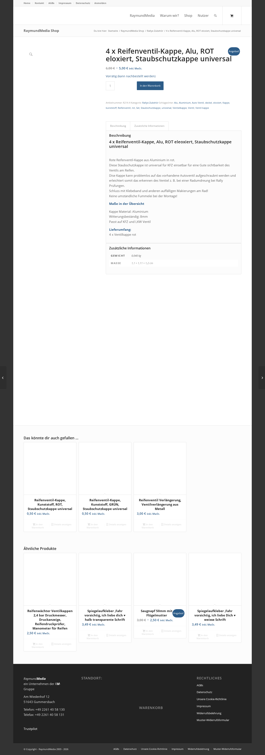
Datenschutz (83, 3)
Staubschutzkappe (150, 107)
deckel (208, 102)
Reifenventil (124, 107)
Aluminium (185, 102)
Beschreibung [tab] (118, 126)
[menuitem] (28, 3)
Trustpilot (30, 729)
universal (166, 107)
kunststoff (111, 107)
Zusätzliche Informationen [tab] (149, 126)
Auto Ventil (198, 102)
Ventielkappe (180, 107)
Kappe (226, 102)
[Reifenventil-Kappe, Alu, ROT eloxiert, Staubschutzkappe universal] (3, 377)
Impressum (65, 3)
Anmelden (100, 3)
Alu (176, 102)
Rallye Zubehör (150, 102)
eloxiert (217, 102)
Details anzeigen (62, 524)
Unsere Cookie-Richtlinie (211, 699)
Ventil (191, 107)
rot (133, 107)
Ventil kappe (202, 107)
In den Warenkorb (150, 85)
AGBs (51, 3)
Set (138, 107)
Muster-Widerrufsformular (213, 720)
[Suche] (215, 15)
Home (27, 3)
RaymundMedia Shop (41, 30)
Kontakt (39, 3)
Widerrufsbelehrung (209, 713)
